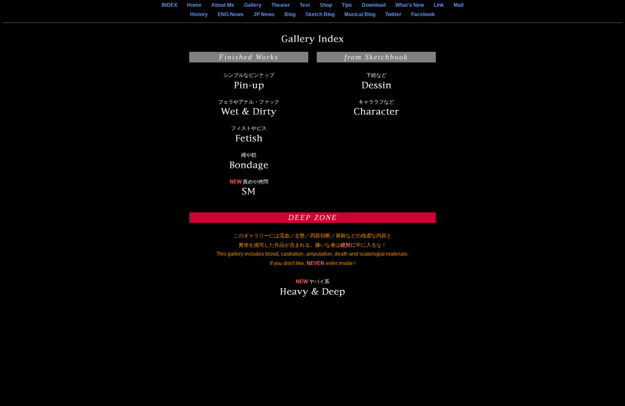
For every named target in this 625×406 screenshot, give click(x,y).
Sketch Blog (320, 14)
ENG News (231, 14)
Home (194, 5)
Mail (458, 5)
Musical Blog (359, 14)
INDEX (169, 5)
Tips (347, 5)
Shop (326, 5)
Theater (280, 5)
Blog (289, 14)
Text (305, 5)
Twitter (393, 14)
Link (439, 5)
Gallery (252, 5)
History (199, 14)
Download (374, 5)
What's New (409, 5)
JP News (264, 14)
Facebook (423, 14)
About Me (222, 5)
